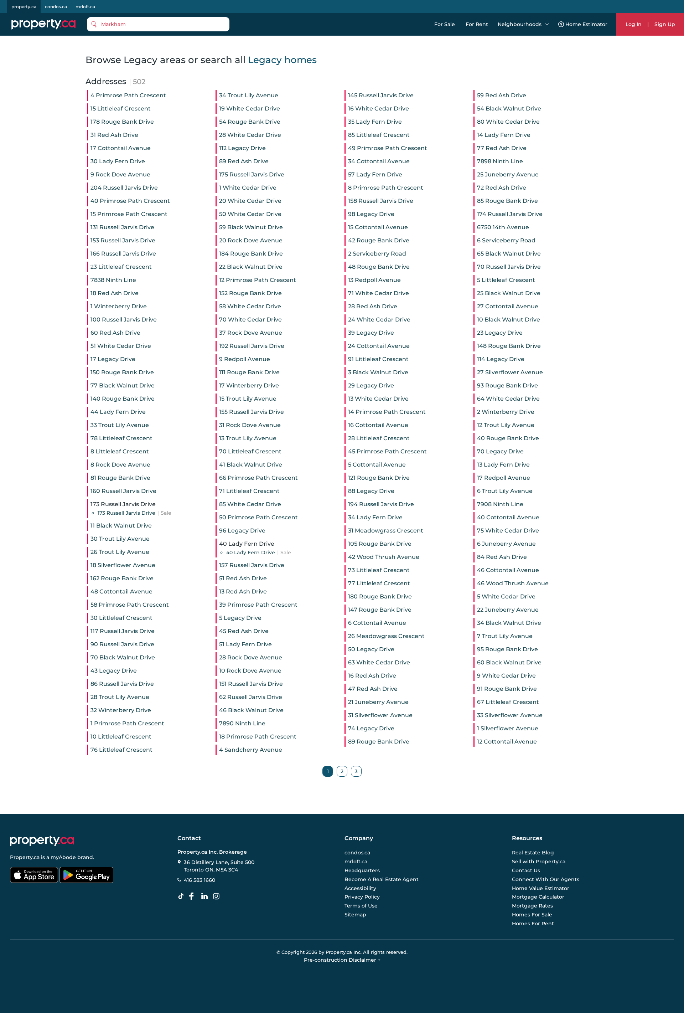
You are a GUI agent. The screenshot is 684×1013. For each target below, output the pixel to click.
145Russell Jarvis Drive (381, 95)
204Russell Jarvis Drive (124, 187)
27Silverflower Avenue (510, 372)
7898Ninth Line (500, 161)
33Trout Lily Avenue (119, 425)
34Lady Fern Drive (375, 517)
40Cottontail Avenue (508, 517)
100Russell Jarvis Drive (123, 319)
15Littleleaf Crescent (120, 108)
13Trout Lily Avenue (247, 438)
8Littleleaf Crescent (119, 451)
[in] (218, 896)
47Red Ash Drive (373, 688)
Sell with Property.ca (538, 861)
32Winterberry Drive (120, 710)
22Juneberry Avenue (508, 609)
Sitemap (355, 914)
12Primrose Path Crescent (257, 280)
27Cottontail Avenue (507, 306)
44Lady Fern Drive (118, 411)
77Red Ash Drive (502, 148)
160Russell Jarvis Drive (123, 491)
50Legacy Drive (371, 649)
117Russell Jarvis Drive (122, 631)
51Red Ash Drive (243, 578)
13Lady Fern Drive (503, 464)
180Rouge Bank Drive (380, 596)
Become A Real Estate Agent (381, 879)
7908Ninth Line (500, 504)
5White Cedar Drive (506, 596)
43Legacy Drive (113, 670)
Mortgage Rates (532, 906)
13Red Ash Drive (243, 591)
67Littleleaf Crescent (508, 702)
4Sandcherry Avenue (250, 749)
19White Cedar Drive (249, 108)
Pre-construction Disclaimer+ (342, 960)
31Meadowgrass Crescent (385, 530)
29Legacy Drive (371, 385)
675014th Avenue (503, 227)
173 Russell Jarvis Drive (134, 513)
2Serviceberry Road (377, 253)
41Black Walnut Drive (250, 464)
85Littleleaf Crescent (379, 135)
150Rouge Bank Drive (122, 372)
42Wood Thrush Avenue (383, 557)
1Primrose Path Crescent (127, 723)
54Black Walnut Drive (509, 108)
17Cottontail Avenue (120, 148)
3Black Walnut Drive (378, 372)
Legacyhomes (282, 60)
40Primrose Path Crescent (130, 200)
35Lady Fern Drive (375, 121)
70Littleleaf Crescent (250, 451)
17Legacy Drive (112, 359)
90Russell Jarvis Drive (122, 644)
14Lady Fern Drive (503, 135)
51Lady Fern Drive (245, 644)
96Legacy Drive (242, 530)
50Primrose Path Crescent (258, 517)
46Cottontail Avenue (508, 570)
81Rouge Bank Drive (120, 477)
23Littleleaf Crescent (121, 266)
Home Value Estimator (540, 888)
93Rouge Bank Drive (507, 385)
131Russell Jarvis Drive (122, 227)
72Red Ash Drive (501, 187)
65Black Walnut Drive (509, 253)
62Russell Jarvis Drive (250, 697)
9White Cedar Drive (506, 675)
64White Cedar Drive (508, 398)
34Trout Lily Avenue (248, 95)
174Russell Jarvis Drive (510, 214)
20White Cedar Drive (250, 200)
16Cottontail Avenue (378, 425)
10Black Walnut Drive (508, 319)
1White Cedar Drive (247, 187)
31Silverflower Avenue (380, 715)
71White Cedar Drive (378, 293)
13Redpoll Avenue (374, 280)
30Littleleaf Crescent (121, 618)
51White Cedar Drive (120, 346)
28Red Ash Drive (372, 306)
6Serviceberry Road (506, 240)
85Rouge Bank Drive (507, 200)
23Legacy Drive (500, 332)
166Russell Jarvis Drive (123, 253)
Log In (634, 24)
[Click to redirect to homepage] (43, 24)
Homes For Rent (533, 923)
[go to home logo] (42, 840)
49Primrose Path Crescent (387, 148)
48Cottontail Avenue (121, 591)
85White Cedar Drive (250, 504)
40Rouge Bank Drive (508, 438)
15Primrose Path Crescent (128, 214)
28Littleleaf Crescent (379, 438)
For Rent (477, 24)
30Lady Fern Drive (117, 161)
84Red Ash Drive (502, 557)
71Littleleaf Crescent (249, 491)
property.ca (23, 6)
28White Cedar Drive (250, 135)
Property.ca (25, 857)
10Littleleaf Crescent (120, 736)
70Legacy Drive (500, 451)
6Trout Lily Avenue (505, 491)
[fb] (194, 896)
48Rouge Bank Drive (379, 266)
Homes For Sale (532, 914)
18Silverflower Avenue (122, 565)
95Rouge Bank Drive (507, 649)
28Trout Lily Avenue (119, 697)
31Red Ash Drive (114, 135)
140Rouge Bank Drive (122, 398)
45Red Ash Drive (244, 631)
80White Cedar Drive (508, 121)
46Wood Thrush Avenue (513, 583)
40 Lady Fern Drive (258, 552)
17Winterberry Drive (249, 385)
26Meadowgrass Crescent (386, 636)
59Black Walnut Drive (251, 227)
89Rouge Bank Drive (378, 741)
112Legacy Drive (242, 148)
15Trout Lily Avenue (247, 398)
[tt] (182, 896)
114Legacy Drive (500, 359)
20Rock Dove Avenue (251, 240)
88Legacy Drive (371, 491)
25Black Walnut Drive (508, 293)
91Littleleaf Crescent (378, 359)
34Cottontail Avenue (379, 161)
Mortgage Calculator (538, 897)
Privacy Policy (362, 897)
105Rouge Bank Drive (379, 543)
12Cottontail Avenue (507, 741)
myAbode (63, 857)
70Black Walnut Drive (122, 657)
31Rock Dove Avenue (250, 425)
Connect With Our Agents (545, 879)
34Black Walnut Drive (509, 622)
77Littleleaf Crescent (379, 583)
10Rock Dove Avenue (250, 670)
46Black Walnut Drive (251, 710)
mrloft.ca (85, 6)
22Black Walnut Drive (251, 266)
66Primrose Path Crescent (258, 477)
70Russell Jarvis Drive (509, 266)
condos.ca (56, 6)
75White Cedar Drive (508, 530)
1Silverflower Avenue (507, 728)
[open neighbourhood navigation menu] (547, 24)
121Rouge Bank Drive (379, 477)
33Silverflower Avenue (510, 715)
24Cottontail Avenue (379, 346)
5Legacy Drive (240, 618)
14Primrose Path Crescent (387, 411)
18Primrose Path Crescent (257, 736)
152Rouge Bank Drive (250, 293)
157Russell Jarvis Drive (251, 565)
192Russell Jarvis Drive (251, 346)
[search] (158, 24)
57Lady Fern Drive (375, 174)
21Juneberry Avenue (378, 702)
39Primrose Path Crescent (258, 604)
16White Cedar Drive (378, 108)
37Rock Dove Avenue (250, 332)
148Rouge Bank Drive (509, 346)
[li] (206, 896)
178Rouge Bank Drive (122, 121)
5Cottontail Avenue (377, 464)
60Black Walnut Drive (509, 662)
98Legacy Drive (371, 214)
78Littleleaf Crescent (121, 438)
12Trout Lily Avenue (505, 425)
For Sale (444, 24)
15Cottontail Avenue (378, 227)
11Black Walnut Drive (121, 525)
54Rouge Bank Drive (249, 121)
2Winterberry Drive (505, 411)
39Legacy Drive (371, 332)
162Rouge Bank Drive (122, 578)
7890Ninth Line (242, 723)
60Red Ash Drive (115, 332)
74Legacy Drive (371, 728)
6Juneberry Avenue (506, 543)
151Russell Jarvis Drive (251, 683)
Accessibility (360, 888)
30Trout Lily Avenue (120, 538)
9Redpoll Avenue (244, 359)
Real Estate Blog (533, 852)
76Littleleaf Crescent (121, 749)
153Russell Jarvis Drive (122, 240)
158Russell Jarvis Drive (380, 200)
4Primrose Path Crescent (128, 95)
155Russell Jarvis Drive (251, 411)
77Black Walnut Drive (122, 385)
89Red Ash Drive (244, 161)
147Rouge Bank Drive (379, 609)
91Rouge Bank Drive (507, 688)
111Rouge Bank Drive (249, 372)
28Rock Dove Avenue (250, 657)
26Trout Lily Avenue (119, 552)
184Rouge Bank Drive (251, 253)
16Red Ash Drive (372, 675)
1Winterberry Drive (118, 306)
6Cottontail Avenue (377, 622)
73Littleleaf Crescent (379, 570)
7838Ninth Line (113, 280)
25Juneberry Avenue (508, 174)
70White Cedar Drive (250, 319)
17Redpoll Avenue (503, 477)
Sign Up (664, 24)
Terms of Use (361, 906)
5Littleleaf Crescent (506, 280)
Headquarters (362, 870)
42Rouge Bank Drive (378, 240)
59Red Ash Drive (501, 95)
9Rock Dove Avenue (120, 174)
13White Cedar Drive (378, 398)
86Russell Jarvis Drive (122, 683)
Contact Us (526, 870)
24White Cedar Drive (379, 319)
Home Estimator (586, 24)
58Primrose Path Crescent (129, 604)
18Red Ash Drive (114, 293)
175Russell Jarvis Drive (251, 174)
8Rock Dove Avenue (120, 464)
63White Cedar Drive (379, 662)
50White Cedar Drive (250, 214)
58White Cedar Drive (250, 306)
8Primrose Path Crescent (385, 187)
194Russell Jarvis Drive (381, 504)
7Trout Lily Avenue (505, 636)
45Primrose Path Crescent (387, 451)
